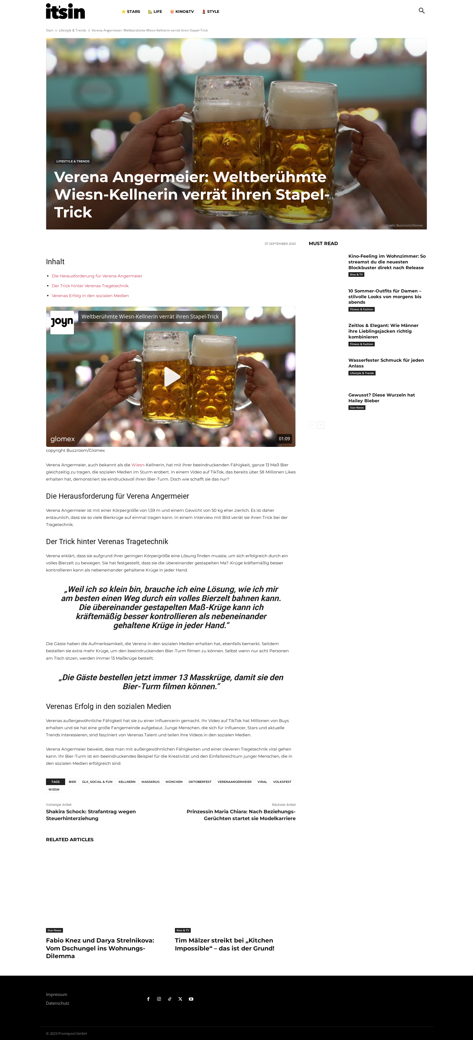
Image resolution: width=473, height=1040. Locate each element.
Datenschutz (57, 1003)
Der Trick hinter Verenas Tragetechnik (90, 285)
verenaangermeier (235, 782)
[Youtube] (191, 999)
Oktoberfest (200, 782)
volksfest (282, 782)
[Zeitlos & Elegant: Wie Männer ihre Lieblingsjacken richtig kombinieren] (326, 333)
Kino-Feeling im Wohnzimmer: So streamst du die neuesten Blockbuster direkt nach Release (387, 262)
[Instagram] (159, 999)
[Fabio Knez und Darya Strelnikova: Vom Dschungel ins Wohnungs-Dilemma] (106, 890)
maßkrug (151, 782)
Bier (72, 782)
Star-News (54, 930)
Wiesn (137, 464)
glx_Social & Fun (97, 782)
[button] (422, 11)
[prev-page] (312, 425)
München (174, 782)
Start (49, 30)
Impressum (56, 994)
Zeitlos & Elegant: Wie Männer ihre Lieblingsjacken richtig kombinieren (383, 331)
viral (262, 782)
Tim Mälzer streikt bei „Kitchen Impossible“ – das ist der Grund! (224, 944)
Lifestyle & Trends (72, 30)
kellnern (127, 782)
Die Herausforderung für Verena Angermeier (97, 275)
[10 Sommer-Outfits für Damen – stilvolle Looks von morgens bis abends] (326, 299)
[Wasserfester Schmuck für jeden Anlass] (326, 368)
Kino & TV (183, 930)
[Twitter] (180, 999)
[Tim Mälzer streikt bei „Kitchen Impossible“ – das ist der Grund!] (235, 890)
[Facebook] (148, 999)
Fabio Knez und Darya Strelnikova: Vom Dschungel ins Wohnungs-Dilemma (100, 948)
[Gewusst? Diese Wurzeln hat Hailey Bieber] (326, 403)
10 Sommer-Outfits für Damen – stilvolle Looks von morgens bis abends (385, 296)
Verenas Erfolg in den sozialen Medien (90, 295)
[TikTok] (170, 999)
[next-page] (321, 425)
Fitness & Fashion (361, 309)
